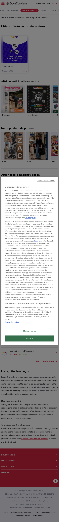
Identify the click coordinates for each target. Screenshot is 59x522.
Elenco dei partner (12, 322)
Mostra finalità (29, 331)
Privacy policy (30, 218)
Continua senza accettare (46, 181)
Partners (37, 241)
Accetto (29, 338)
